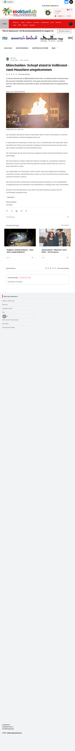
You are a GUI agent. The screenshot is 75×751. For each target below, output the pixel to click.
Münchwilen (10, 197)
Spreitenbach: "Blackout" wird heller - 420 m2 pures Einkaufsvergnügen (54, 251)
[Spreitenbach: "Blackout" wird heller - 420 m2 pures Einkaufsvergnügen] (55, 237)
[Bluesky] (66, 2)
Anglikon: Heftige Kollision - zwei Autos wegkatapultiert (20, 251)
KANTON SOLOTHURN (40, 48)
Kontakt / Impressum (8, 301)
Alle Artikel (8, 48)
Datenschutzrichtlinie (8, 327)
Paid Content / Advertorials (10, 320)
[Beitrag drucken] (26, 211)
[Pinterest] (71, 2)
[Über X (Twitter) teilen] (12, 211)
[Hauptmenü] (71, 24)
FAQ (3, 312)
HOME (4, 24)
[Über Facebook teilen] (7, 211)
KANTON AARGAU (22, 48)
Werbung (5, 316)
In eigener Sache (7, 308)
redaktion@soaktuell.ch (14, 733)
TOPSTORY (9, 204)
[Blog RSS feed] (4, 317)
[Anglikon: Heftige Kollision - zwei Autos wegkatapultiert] (20, 237)
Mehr (54, 48)
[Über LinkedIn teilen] (16, 211)
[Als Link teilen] (21, 211)
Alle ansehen (65, 225)
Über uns (5, 304)
